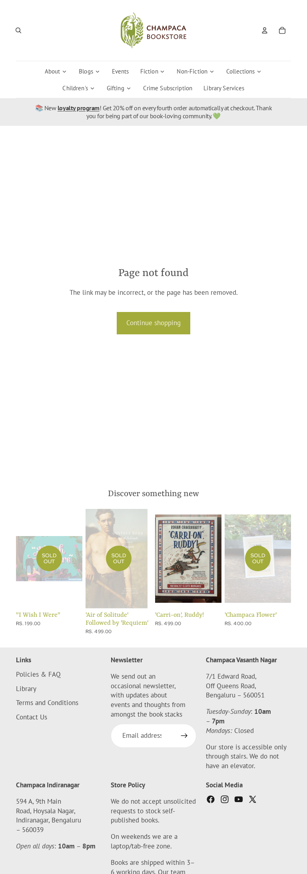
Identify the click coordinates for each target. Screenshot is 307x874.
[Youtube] (238, 799)
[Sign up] (184, 735)
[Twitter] (252, 799)
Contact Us (31, 717)
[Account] (264, 30)
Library (26, 688)
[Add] (209, 596)
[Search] (18, 30)
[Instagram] (224, 799)
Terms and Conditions (47, 703)
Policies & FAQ (38, 674)
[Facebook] (210, 799)
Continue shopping (153, 322)
